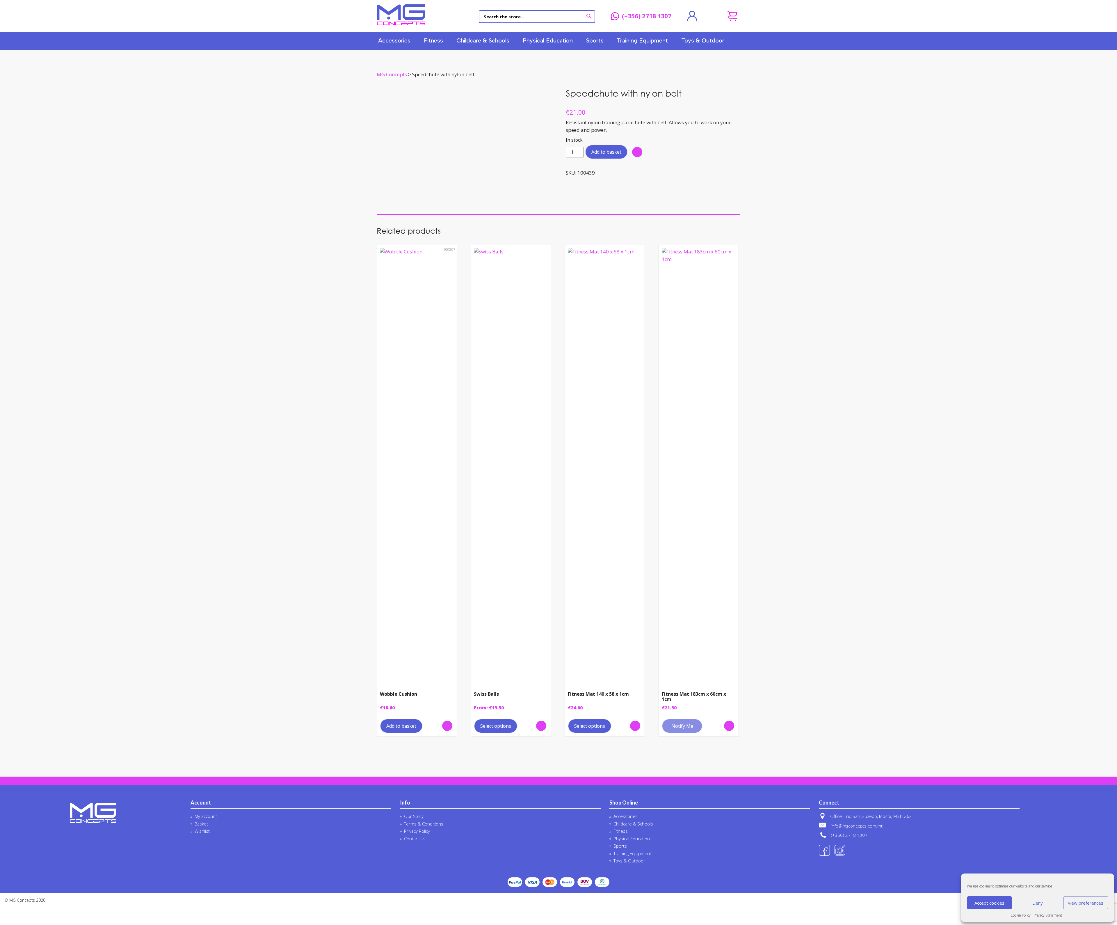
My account (206, 816)
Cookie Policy (1021, 915)
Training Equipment (642, 40)
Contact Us (415, 838)
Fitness (433, 40)
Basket (201, 824)
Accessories (394, 40)
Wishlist (202, 831)
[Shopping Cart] (732, 16)
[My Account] (692, 16)
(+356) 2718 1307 (646, 16)
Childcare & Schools (482, 40)
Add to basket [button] (401, 726)
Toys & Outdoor (702, 40)
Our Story (414, 816)
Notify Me (682, 726)
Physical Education (548, 40)
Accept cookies (989, 903)
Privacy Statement (1048, 915)
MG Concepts (401, 14)
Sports (595, 40)
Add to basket (606, 152)
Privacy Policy (417, 831)
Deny (1037, 903)
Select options (495, 726)
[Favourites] (712, 16)
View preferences (1085, 903)
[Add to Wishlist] (637, 152)
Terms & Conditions (423, 824)
